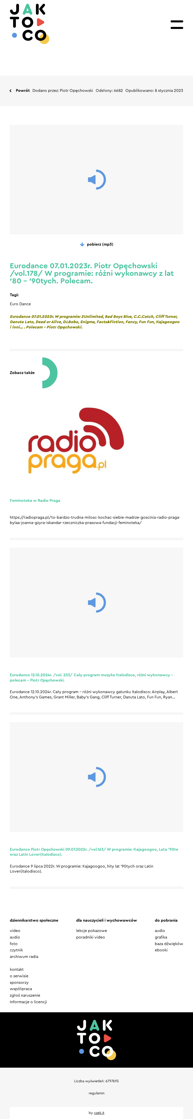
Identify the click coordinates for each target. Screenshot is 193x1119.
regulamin (97, 1093)
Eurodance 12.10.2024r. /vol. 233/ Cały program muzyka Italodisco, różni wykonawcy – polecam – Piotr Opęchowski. (91, 677)
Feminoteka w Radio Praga (35, 501)
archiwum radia (24, 957)
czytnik (16, 950)
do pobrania (166, 920)
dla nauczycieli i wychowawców (106, 920)
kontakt (17, 969)
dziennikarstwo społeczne (34, 920)
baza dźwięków (169, 944)
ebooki (161, 950)
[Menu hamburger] (177, 24)
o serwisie (19, 976)
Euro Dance (20, 304)
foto (14, 944)
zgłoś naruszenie (25, 995)
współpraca (21, 989)
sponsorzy (19, 983)
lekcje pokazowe (91, 931)
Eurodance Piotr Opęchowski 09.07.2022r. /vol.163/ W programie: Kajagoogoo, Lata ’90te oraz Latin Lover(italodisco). (94, 852)
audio (15, 937)
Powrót (23, 91)
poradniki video (90, 937)
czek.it (99, 1113)
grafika (161, 937)
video (15, 931)
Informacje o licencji (28, 1002)
